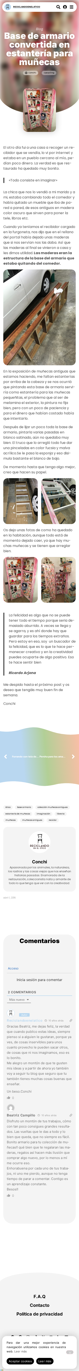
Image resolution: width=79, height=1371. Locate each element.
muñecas (10, 820)
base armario (24, 807)
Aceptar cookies (20, 1361)
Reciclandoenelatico (26, 6)
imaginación (43, 813)
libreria (61, 813)
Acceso (12, 968)
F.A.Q (40, 1296)
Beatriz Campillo (21, 1115)
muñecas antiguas (32, 820)
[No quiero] (70, 1352)
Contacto (39, 1305)
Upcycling (49, 72)
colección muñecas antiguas (53, 807)
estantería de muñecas (17, 813)
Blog (39, 29)
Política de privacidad (39, 1314)
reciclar (53, 820)
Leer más (20, 1351)
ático (8, 807)
